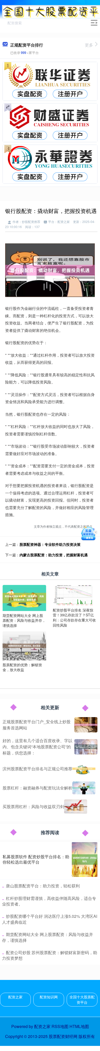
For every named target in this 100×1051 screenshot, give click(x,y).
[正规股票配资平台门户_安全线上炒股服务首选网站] (85, 724)
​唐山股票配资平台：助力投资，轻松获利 (43, 886)
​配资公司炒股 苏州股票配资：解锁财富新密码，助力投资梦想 (49, 955)
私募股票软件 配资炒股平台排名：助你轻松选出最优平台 (36, 859)
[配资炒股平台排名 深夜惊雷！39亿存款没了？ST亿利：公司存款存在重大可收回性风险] (74, 594)
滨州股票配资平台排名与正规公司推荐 (37, 769)
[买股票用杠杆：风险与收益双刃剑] (75, 806)
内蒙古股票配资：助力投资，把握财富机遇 (53, 554)
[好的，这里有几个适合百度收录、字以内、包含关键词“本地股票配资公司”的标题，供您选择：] (85, 746)
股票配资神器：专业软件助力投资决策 (50, 544)
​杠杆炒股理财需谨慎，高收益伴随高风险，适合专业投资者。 (49, 901)
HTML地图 (79, 1026)
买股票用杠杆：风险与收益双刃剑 (33, 806)
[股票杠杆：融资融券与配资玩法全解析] (83, 788)
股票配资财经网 (63, 1036)
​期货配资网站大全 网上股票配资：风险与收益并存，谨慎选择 (47, 937)
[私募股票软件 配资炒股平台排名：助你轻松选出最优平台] (84, 859)
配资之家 (15, 996)
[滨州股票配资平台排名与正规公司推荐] (83, 768)
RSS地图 (60, 1026)
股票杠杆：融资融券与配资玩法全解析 (37, 788)
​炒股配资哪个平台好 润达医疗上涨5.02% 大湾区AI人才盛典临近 (49, 919)
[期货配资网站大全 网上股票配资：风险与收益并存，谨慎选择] (24, 597)
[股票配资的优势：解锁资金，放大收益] (24, 645)
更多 (89, 45)
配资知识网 (49, 996)
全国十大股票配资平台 (82, 999)
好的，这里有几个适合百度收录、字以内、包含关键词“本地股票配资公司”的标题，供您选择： (37, 747)
